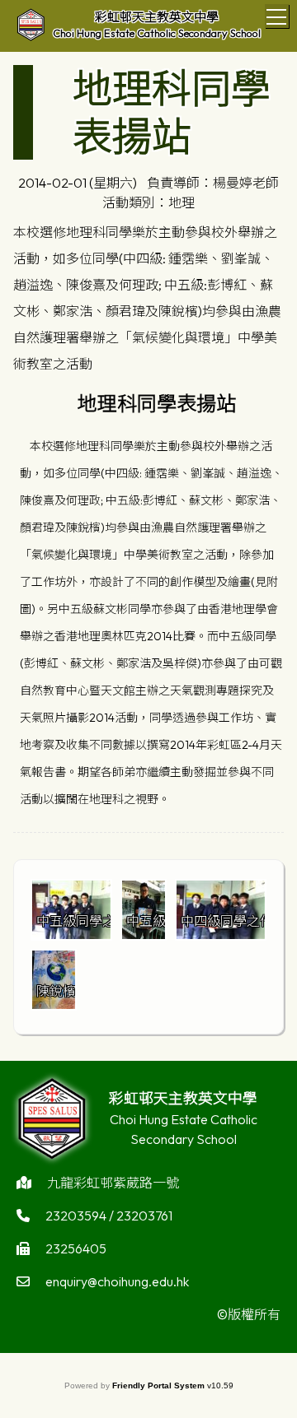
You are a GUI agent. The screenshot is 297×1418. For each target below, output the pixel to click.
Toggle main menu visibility (277, 16)
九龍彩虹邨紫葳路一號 (113, 1182)
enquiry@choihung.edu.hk (117, 1281)
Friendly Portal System (159, 1385)
